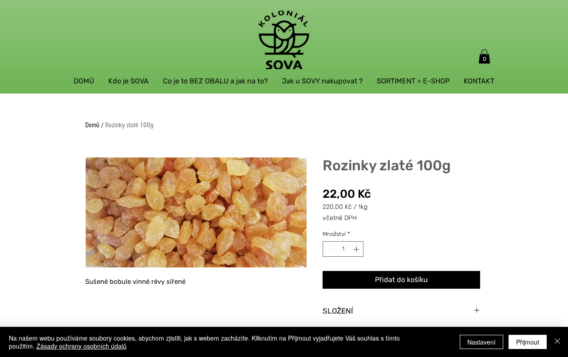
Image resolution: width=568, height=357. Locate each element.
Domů (92, 125)
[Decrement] (329, 249)
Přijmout (527, 341)
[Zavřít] (557, 342)
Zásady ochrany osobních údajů (81, 345)
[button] (484, 56)
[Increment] (357, 249)
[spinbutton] (343, 249)
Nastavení (481, 341)
